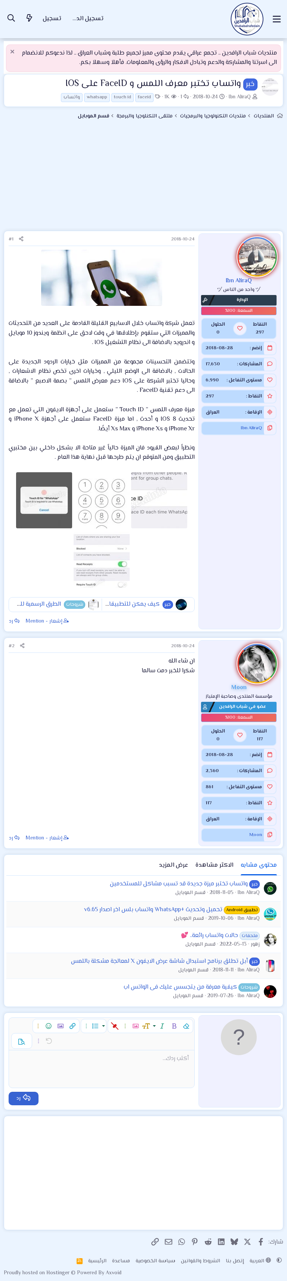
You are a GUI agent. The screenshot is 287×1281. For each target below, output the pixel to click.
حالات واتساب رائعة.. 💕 (209, 935)
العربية (258, 1261)
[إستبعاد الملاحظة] (13, 52)
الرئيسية (97, 1261)
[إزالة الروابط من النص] (114, 1026)
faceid (144, 97)
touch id (122, 97)
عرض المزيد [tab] (173, 865)
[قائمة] (277, 19)
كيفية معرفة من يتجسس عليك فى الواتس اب (180, 987)
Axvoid (113, 1273)
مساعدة (121, 1261)
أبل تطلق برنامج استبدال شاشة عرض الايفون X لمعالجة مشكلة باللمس (159, 961)
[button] (186, 1026)
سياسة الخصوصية (155, 1261)
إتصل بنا (235, 1261)
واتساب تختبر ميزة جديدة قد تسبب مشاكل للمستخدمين (179, 884)
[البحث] (11, 19)
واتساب (72, 97)
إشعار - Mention (44, 621)
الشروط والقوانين (200, 1261)
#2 (12, 646)
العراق (212, 412)
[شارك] (21, 239)
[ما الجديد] (29, 19)
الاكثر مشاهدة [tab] (214, 865)
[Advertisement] (143, 178)
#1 (11, 239)
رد (11, 621)
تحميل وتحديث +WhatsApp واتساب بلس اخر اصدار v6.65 (153, 910)
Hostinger (58, 1273)
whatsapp (97, 97)
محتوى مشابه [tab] (259, 865)
